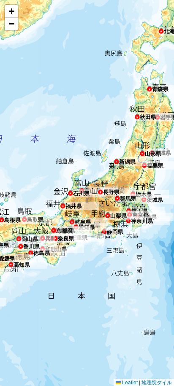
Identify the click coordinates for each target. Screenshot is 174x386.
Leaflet (129, 382)
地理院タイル (156, 382)
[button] (161, 29)
